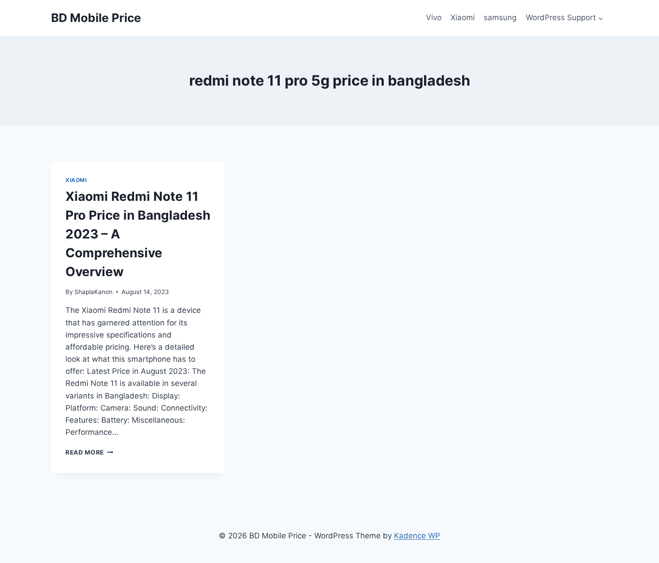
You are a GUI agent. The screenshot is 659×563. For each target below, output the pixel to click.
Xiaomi (463, 17)
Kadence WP (417, 535)
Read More (89, 452)
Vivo (434, 17)
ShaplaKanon (93, 291)
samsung (500, 17)
